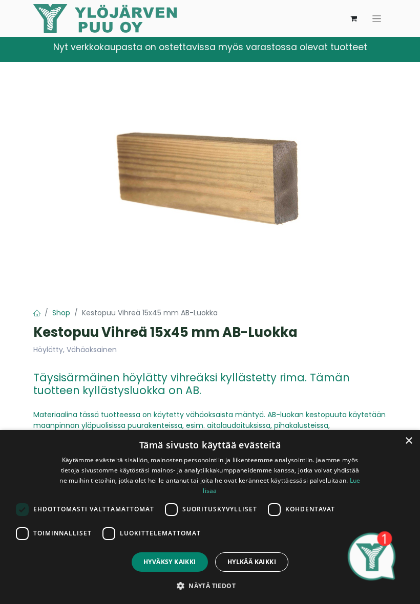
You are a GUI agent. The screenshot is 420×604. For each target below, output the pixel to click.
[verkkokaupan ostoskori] (353, 18)
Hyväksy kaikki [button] (169, 561)
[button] (210, 585)
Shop (61, 313)
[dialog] (210, 517)
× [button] (408, 441)
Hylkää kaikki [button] (251, 561)
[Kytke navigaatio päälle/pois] (377, 18)
